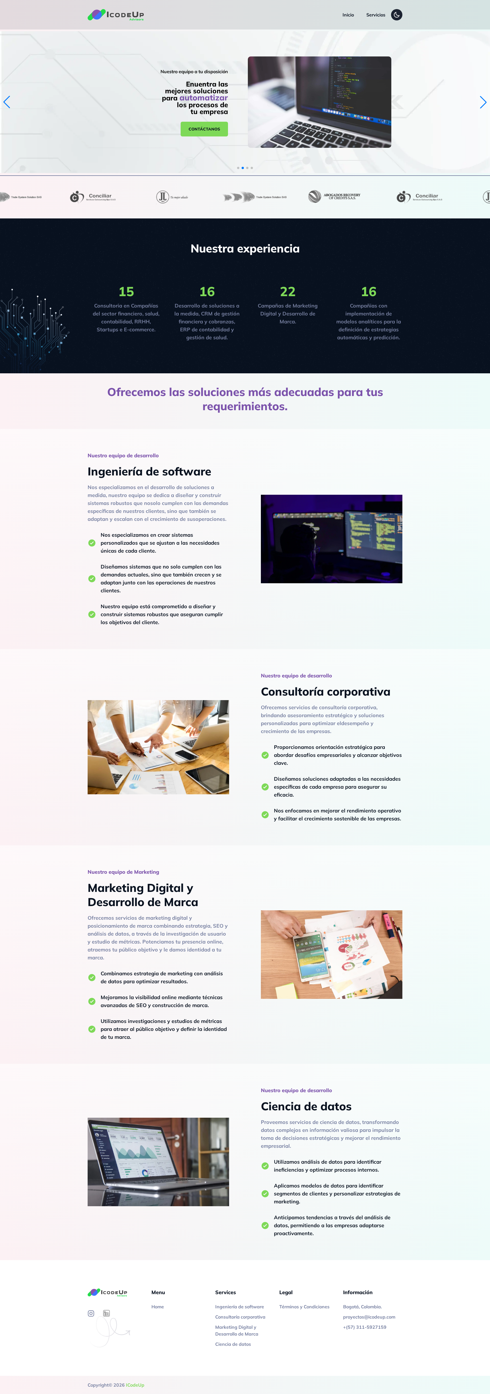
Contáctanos (204, 129)
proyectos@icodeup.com (369, 1317)
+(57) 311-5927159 (364, 1327)
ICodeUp (135, 1385)
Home (157, 1306)
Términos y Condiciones (304, 1306)
